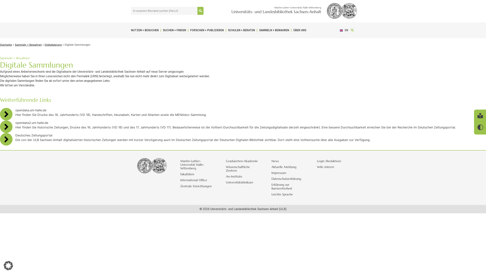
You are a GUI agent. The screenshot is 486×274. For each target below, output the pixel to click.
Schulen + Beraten (241, 30)
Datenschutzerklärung (286, 179)
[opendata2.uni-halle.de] (6, 126)
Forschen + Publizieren (207, 30)
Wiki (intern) (325, 167)
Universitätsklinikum (239, 182)
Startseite (6, 44)
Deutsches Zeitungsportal (33, 135)
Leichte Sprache (282, 194)
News (275, 161)
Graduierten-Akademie (242, 161)
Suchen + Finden (174, 30)
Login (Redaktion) (329, 161)
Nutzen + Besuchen (145, 30)
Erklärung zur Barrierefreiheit (281, 186)
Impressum (278, 173)
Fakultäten (187, 174)
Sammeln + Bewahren (274, 30)
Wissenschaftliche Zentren (238, 168)
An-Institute (234, 176)
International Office (193, 180)
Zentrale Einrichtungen (196, 186)
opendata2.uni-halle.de (31, 123)
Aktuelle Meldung (283, 167)
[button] (352, 30)
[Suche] (200, 11)
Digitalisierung (53, 44)
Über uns (299, 30)
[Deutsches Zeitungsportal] (6, 139)
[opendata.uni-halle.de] (6, 114)
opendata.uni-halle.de (30, 110)
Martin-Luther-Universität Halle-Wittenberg (192, 164)
